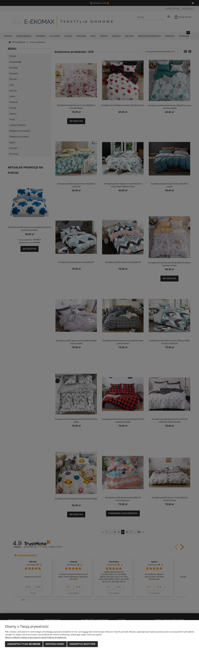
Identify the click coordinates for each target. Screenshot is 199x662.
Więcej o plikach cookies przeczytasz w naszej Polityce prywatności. (36, 637)
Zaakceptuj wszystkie (82, 644)
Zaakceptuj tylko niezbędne (23, 644)
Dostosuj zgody (55, 644)
